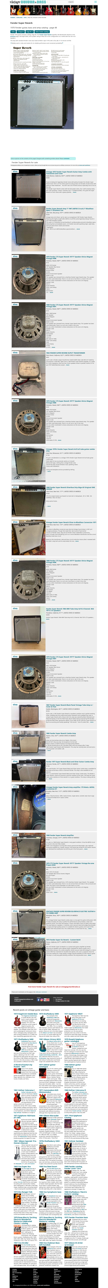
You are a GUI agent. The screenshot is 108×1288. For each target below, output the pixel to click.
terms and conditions (84, 165)
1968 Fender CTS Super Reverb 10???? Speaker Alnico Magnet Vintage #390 (69, 561)
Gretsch (35, 1272)
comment (66, 158)
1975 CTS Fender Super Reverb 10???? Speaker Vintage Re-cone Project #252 (70, 864)
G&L (13, 1281)
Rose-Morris (33, 1043)
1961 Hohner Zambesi (73, 1141)
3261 (69, 1209)
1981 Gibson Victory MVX (50, 1039)
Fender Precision (51, 1203)
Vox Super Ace (28, 1168)
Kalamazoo (57, 1271)
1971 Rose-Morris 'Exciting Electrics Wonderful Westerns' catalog (50, 1219)
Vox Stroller (27, 1245)
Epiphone (15, 1276)
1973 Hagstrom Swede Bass (26, 1014)
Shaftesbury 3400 (52, 1017)
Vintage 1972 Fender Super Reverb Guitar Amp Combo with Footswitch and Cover (69, 173)
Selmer (35, 1094)
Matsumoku (58, 1021)
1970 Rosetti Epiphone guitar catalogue (74, 1040)
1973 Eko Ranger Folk (23, 1192)
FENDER (12, 17)
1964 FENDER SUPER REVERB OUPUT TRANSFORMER (65, 353)
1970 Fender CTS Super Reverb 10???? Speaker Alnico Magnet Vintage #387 (69, 658)
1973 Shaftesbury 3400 (49, 1014)
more (74, 192)
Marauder (54, 1119)
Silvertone (78, 1274)
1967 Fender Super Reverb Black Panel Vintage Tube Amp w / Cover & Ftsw (69, 706)
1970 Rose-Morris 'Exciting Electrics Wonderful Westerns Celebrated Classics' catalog (25, 1220)
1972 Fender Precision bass (76, 1217)
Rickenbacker (58, 1283)
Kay (55, 1272)
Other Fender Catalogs (42, 31)
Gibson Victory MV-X (55, 1041)
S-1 (23, 1163)
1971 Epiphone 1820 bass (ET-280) (24, 1116)
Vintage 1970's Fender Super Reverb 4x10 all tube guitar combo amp (70, 450)
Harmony (36, 1278)
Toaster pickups (77, 1111)
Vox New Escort (53, 1168)
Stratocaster (42, 1058)
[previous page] (14, 89)
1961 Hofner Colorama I (24, 1090)
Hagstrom (36, 1276)
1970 (25, 17)
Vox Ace (20, 1182)
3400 (22, 1050)
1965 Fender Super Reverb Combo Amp (61, 733)
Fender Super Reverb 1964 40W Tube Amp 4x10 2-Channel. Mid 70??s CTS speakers (70, 610)
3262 (82, 1209)
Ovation (56, 1279)
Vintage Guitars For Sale (62, 1001)
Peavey (56, 1281)
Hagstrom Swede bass (30, 1016)
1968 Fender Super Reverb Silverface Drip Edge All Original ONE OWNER (70, 488)
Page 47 (21, 31)
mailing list (17, 1001)
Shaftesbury (24, 1041)
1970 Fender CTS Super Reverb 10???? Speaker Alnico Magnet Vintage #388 (69, 257)
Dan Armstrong (16, 1272)
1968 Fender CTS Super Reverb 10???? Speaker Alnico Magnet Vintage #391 (69, 306)
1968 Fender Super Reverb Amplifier (60, 835)
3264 (84, 1204)
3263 (68, 1211)
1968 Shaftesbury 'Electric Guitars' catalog (75, 1193)
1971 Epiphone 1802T (73, 1014)
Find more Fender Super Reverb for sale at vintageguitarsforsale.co (54, 987)
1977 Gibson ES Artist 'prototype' (73, 1244)
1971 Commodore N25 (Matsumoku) (48, 1091)
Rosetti (76, 1046)
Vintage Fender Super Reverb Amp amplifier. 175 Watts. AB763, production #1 (70, 788)
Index (13, 31)
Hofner (35, 1281)
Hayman (35, 1279)
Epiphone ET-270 (77, 1019)
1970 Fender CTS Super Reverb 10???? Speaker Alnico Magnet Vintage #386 (69, 402)
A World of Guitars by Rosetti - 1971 (23, 1066)
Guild (34, 1274)
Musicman (57, 1278)
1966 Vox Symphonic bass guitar (50, 1193)
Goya (34, 1271)
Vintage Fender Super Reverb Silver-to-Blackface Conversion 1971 (71, 522)
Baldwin (14, 1271)
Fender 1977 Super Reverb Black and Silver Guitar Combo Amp (70, 762)
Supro (76, 1276)
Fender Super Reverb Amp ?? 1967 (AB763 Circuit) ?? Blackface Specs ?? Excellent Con (69, 209)
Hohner (35, 1283)
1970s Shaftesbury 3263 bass (49, 1142)
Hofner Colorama (26, 1092)
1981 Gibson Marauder (49, 1115)
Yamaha (77, 1281)
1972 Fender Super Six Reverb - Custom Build (63, 940)
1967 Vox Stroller (21, 1243)
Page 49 (29, 31)
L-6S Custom (31, 1163)
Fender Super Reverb (45, 34)
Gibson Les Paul (47, 1033)
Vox (76, 1278)
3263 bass (56, 1153)
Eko (13, 1274)
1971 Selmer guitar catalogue (47, 1066)
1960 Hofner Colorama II (75, 1090)
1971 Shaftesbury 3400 (23, 1039)
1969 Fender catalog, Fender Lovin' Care (73, 1167)
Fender (14, 1278)
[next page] (72, 89)
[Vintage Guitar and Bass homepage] (28, 2)
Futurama (15, 1279)
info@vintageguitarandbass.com (23, 999)
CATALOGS (19, 17)
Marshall (56, 1274)
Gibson (35, 1269)
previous (12, 36)
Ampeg (14, 1269)
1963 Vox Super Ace (22, 1166)
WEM (76, 1279)
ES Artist (78, 1248)
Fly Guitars (58, 999)
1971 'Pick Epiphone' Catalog (73, 1116)
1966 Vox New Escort (48, 1166)
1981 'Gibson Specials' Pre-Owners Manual (25, 1142)
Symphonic (52, 1196)
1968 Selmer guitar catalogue (72, 1066)
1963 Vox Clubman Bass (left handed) (49, 1244)
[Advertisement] (43, 143)
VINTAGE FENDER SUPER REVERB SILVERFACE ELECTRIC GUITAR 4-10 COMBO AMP (71, 912)
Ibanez (56, 1269)
